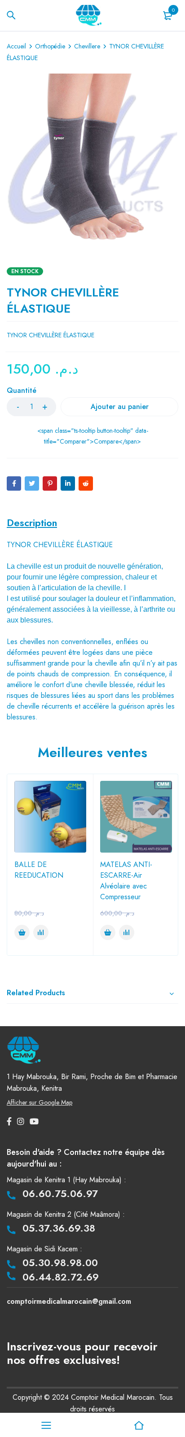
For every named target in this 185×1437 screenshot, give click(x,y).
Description (32, 522)
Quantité (21, 391)
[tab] (32, 522)
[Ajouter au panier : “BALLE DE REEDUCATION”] (22, 932)
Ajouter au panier (120, 406)
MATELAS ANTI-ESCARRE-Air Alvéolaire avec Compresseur (126, 880)
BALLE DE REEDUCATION (38, 869)
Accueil (16, 46)
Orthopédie (50, 46)
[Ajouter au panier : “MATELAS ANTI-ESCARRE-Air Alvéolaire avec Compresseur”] (107, 932)
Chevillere (87, 46)
